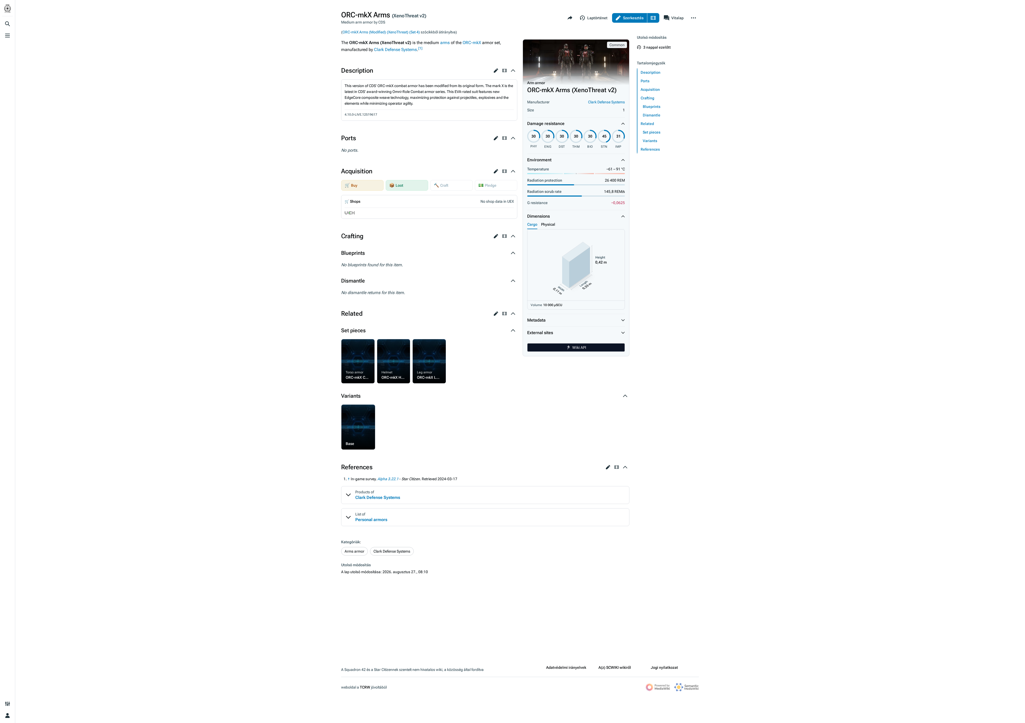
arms (445, 42)
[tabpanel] (576, 269)
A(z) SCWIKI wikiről (614, 667)
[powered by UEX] (350, 212)
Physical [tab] (548, 224)
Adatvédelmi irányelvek (566, 667)
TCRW (365, 687)
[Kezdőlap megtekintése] (7, 8)
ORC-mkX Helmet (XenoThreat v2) (393, 346)
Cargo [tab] (532, 224)
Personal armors (371, 519)
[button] (496, 70)
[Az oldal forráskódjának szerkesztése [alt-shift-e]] (653, 18)
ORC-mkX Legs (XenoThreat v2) (427, 346)
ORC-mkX (472, 42)
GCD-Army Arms (356, 408)
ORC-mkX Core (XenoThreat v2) (356, 346)
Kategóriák (350, 542)
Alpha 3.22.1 (388, 479)
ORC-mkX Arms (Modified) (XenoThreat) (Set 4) (381, 32)
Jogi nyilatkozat (664, 667)
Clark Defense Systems (606, 102)
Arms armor (354, 551)
